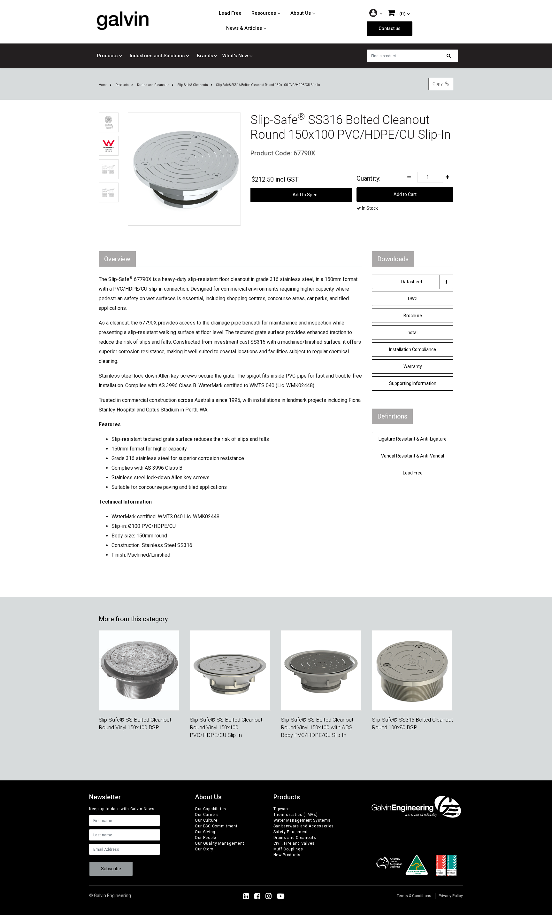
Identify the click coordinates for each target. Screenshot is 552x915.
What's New (235, 56)
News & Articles (244, 28)
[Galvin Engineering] (122, 20)
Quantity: (368, 178)
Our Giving (205, 832)
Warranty (412, 366)
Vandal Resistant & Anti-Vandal (412, 455)
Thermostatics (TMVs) (295, 814)
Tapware (281, 809)
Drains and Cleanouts (294, 837)
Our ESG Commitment (216, 826)
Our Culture (206, 820)
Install (412, 332)
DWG (413, 298)
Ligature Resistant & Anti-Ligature (413, 439)
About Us (300, 13)
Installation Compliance (412, 349)
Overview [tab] (117, 259)
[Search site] (450, 56)
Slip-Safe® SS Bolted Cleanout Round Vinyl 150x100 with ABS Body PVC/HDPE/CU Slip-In (317, 727)
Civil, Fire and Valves (294, 843)
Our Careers (207, 814)
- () (400, 14)
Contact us (390, 28)
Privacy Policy (451, 896)
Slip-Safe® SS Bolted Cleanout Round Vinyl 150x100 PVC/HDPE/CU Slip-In (226, 727)
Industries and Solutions (157, 56)
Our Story (204, 849)
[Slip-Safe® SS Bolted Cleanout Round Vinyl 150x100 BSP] (139, 670)
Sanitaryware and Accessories (303, 826)
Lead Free (230, 13)
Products (107, 56)
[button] (376, 13)
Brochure (412, 315)
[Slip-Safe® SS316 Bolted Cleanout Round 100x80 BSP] (412, 670)
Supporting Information (412, 383)
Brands (205, 56)
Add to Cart (405, 194)
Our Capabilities (210, 809)
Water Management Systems (302, 820)
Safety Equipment (290, 832)
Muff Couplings (288, 849)
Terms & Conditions (414, 896)
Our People (205, 837)
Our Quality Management (219, 843)
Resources (263, 13)
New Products (287, 855)
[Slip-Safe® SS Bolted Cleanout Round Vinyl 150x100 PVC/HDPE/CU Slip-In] (230, 670)
